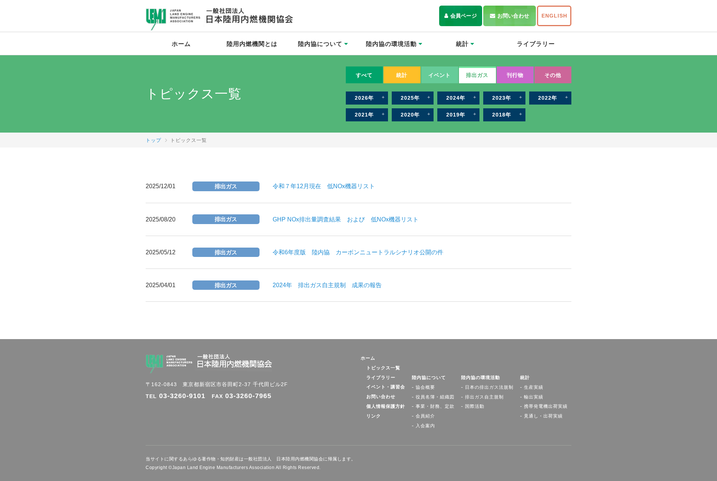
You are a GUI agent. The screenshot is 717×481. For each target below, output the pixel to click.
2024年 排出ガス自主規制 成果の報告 (327, 285)
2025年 (410, 98)
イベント (439, 75)
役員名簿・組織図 (435, 397)
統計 (463, 44)
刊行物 (515, 75)
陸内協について (321, 44)
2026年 (364, 98)
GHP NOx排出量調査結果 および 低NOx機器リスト (346, 219)
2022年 (547, 98)
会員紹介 (425, 416)
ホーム (181, 44)
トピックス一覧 (383, 367)
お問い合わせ (513, 16)
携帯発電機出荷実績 (546, 406)
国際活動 (474, 406)
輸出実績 (533, 397)
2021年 (364, 115)
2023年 (501, 98)
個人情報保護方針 (385, 406)
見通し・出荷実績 (543, 416)
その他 (552, 75)
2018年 (501, 115)
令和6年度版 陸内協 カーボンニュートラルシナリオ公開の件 (358, 252)
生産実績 (533, 387)
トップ (153, 140)
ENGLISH (554, 16)
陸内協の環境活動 (392, 44)
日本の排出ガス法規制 (489, 387)
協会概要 (425, 387)
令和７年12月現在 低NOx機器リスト (324, 186)
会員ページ (463, 16)
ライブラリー (536, 44)
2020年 (410, 115)
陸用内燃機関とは (252, 44)
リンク (373, 416)
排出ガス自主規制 (484, 397)
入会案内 (425, 425)
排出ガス (477, 75)
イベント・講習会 (385, 387)
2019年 (455, 115)
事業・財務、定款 (435, 406)
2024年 (455, 98)
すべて (364, 75)
